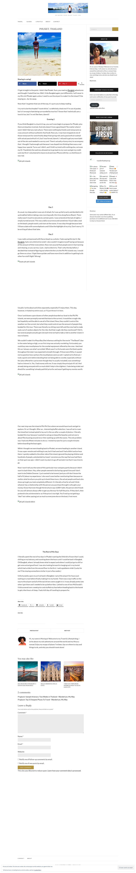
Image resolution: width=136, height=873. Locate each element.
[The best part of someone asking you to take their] (104, 170)
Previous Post (34, 630)
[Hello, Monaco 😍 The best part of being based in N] (113, 170)
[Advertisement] (104, 258)
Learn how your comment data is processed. (64, 771)
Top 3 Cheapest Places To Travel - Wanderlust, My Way (47, 699)
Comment (22, 712)
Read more (93, 81)
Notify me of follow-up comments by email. (35, 759)
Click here (114, 218)
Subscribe (94, 105)
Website (21, 752)
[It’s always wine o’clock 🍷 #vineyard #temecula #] (94, 170)
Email (20, 744)
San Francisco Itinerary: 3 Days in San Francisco (27, 684)
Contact (56, 21)
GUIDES (29, 21)
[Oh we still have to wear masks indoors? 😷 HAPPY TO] (113, 189)
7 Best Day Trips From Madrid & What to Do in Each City (72, 685)
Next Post (67, 630)
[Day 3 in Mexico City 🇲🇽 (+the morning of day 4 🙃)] (104, 189)
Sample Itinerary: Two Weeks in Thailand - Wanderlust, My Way (50, 697)
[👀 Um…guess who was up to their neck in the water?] (94, 179)
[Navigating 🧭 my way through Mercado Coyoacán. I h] (94, 189)
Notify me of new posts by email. (31, 763)
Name (20, 736)
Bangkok (71, 90)
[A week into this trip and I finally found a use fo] (104, 179)
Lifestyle (39, 21)
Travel (20, 21)
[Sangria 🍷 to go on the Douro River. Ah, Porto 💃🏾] (113, 179)
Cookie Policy (37, 870)
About (48, 21)
